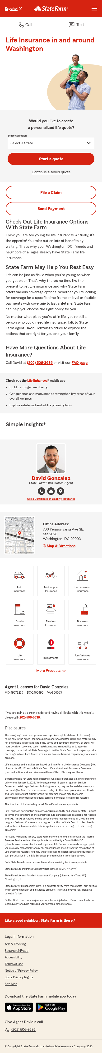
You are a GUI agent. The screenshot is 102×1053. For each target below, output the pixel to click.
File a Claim (51, 192)
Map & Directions (61, 546)
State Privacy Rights (19, 977)
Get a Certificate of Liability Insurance (51, 498)
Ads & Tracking (15, 944)
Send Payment (51, 208)
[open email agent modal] (51, 491)
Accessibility (13, 957)
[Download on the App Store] (19, 1007)
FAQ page (80, 363)
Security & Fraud (16, 950)
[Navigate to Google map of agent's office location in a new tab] (60, 491)
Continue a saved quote (51, 172)
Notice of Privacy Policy (21, 970)
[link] (51, 8)
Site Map (11, 984)
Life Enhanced (37, 380)
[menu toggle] (94, 8)
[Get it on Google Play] (51, 1007)
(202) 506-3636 (40, 363)
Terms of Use (14, 964)
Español (11, 8)
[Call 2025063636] (41, 491)
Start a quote (51, 159)
